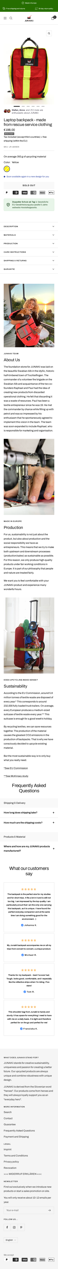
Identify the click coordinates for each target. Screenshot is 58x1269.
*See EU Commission (16, 768)
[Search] (11, 18)
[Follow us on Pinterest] (21, 1227)
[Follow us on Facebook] (7, 1227)
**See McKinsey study (16, 776)
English (9, 1240)
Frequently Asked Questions (19, 1130)
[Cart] (52, 18)
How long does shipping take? (20, 812)
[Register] (49, 1210)
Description (11, 226)
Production (11, 243)
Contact (8, 1118)
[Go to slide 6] (43, 106)
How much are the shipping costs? (23, 822)
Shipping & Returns (15, 261)
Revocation (10, 1168)
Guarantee (10, 1124)
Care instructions (15, 252)
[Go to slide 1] (17, 106)
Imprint (7, 1149)
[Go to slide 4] (33, 106)
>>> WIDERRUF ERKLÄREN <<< (23, 1174)
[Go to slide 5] (38, 106)
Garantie (9, 269)
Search (8, 1112)
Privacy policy (11, 1161)
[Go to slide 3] (28, 106)
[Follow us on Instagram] (14, 1227)
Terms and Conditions (16, 1155)
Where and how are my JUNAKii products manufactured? (27, 848)
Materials (10, 235)
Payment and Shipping (16, 1136)
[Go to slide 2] (23, 106)
